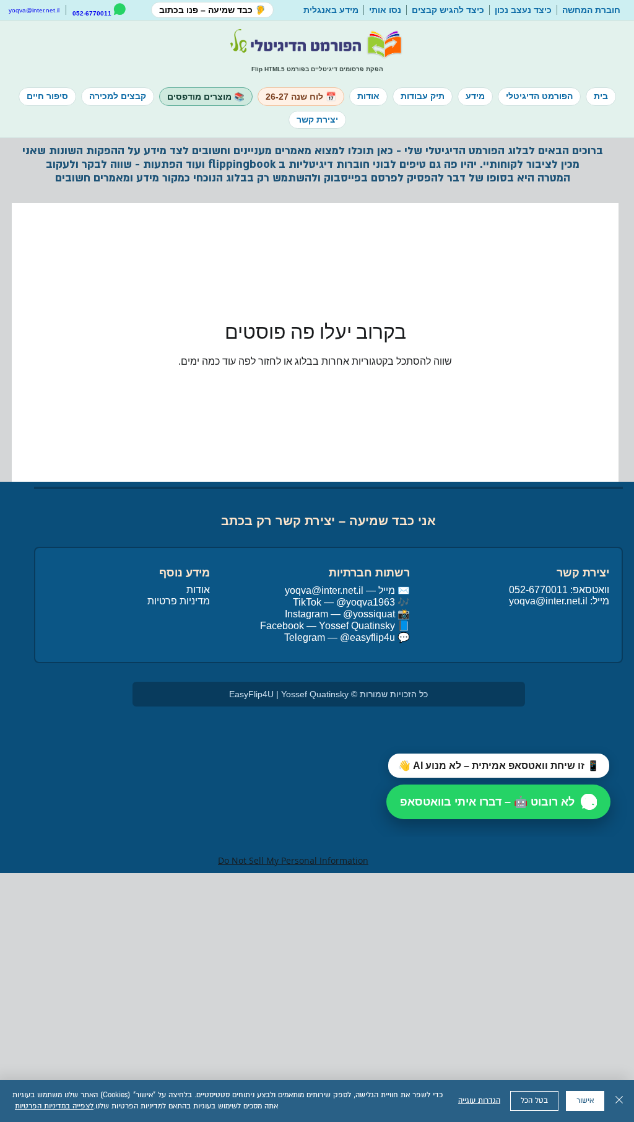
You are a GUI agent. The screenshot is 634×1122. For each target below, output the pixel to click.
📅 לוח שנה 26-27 (301, 97)
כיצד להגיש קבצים (448, 10)
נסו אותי (385, 10)
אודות (368, 96)
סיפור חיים (47, 96)
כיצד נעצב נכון (523, 10)
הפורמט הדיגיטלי (539, 96)
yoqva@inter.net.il (34, 10)
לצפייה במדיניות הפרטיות (54, 1106)
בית (601, 96)
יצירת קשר (317, 119)
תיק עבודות (423, 96)
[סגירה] (619, 1101)
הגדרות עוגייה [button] (479, 1100)
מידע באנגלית (330, 10)
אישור (585, 1100)
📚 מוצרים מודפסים (206, 97)
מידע (475, 96)
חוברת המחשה (591, 10)
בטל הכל (534, 1100)
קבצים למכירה (117, 96)
